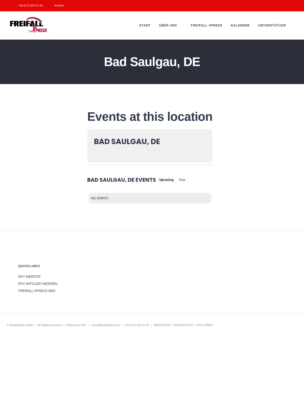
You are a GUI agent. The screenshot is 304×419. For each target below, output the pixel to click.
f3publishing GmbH (21, 325)
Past (182, 179)
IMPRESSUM (162, 325)
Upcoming (166, 179)
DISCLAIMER (204, 325)
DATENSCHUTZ (183, 325)
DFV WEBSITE (29, 276)
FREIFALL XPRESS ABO (36, 291)
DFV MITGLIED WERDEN (37, 284)
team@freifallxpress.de (106, 325)
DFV (84, 325)
